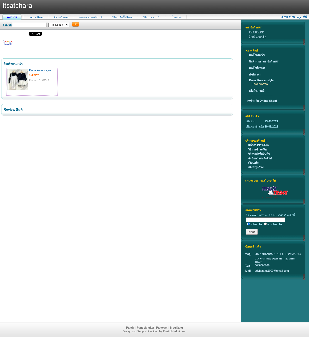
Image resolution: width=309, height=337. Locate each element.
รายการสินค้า (36, 17)
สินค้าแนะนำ (257, 55)
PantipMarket (145, 327)
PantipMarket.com (174, 331)
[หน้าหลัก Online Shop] (262, 100)
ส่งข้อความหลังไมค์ (90, 17)
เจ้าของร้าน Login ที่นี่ (294, 17)
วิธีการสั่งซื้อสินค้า (122, 17)
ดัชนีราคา (255, 74)
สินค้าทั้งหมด (257, 68)
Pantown (162, 327)
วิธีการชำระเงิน (152, 17)
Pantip (130, 327)
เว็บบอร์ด (176, 17)
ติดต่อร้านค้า (61, 17)
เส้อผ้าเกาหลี (260, 84)
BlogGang (176, 327)
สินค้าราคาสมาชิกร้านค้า (264, 61)
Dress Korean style (261, 80)
